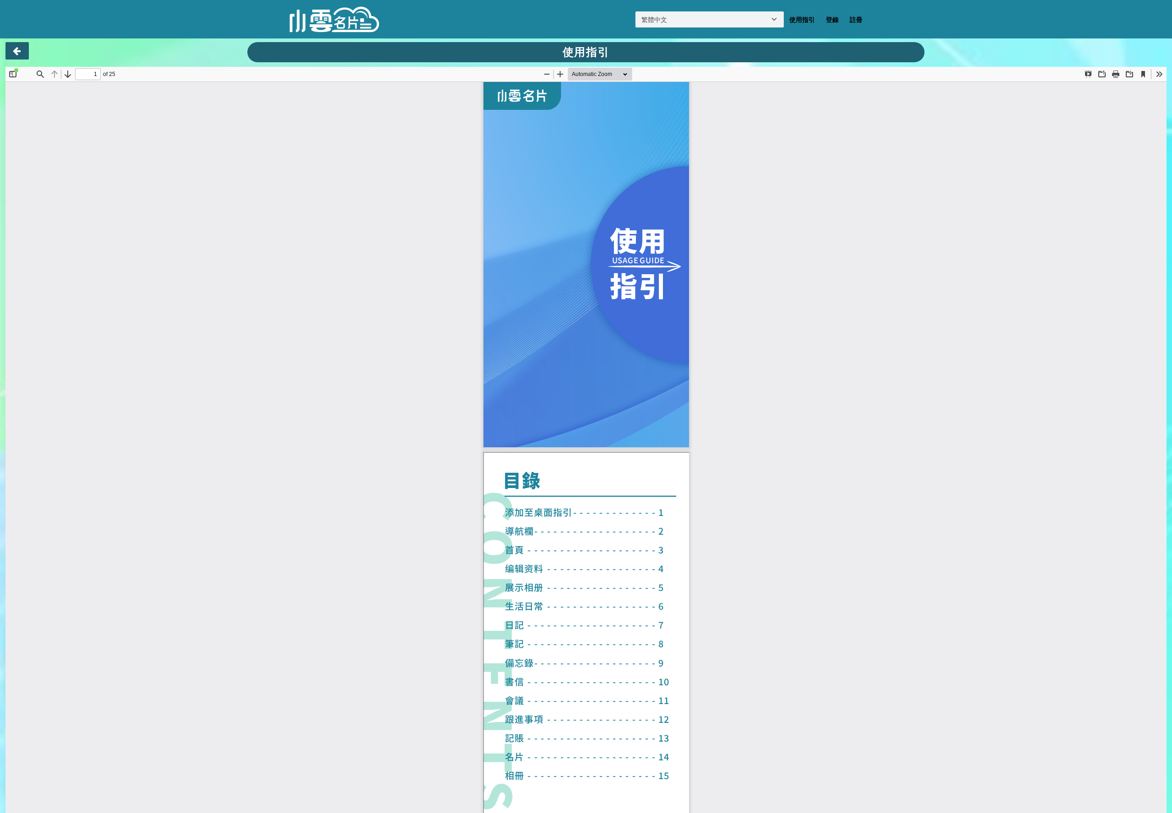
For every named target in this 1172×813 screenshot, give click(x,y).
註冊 (856, 19)
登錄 (832, 19)
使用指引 (802, 19)
